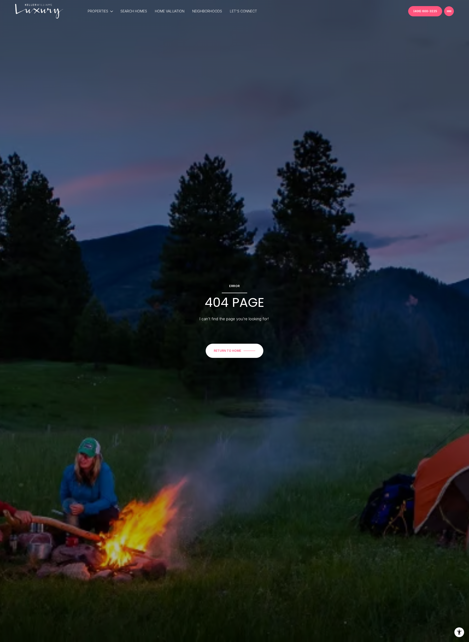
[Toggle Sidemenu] (449, 11)
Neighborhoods (207, 11)
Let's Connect (243, 11)
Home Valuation (169, 11)
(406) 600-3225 (425, 11)
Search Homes (133, 11)
